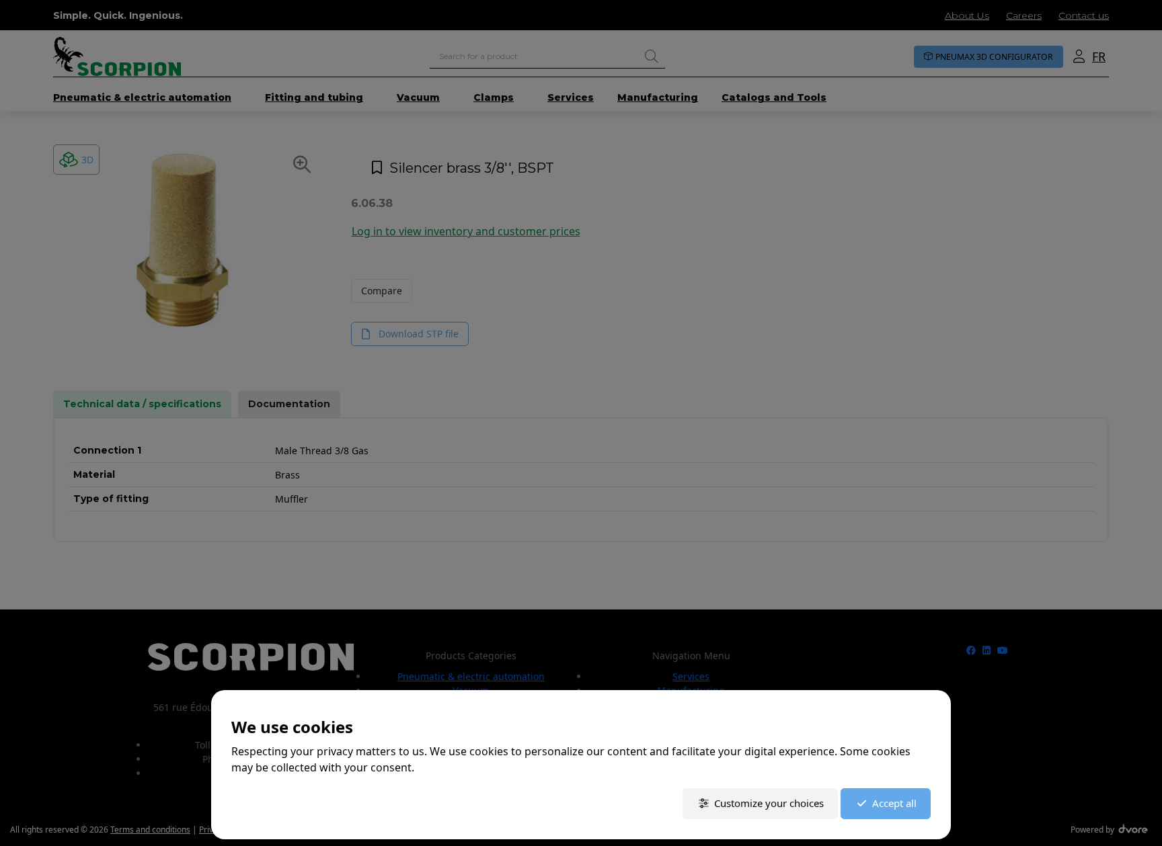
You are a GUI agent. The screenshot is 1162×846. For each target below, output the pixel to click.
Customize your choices (769, 803)
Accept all (894, 803)
